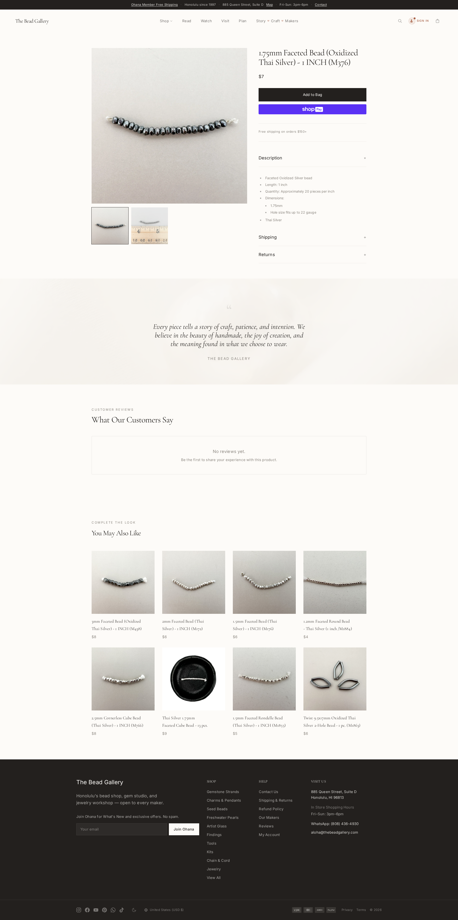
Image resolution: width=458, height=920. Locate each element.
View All (214, 877)
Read (186, 21)
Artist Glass (217, 826)
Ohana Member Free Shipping (154, 4)
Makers (291, 21)
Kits (210, 852)
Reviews (266, 826)
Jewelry (214, 869)
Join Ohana (184, 829)
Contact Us (268, 791)
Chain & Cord (218, 860)
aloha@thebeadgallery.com (334, 832)
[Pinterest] (104, 910)
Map (269, 4)
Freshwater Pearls (223, 817)
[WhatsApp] (113, 910)
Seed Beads (217, 809)
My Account (269, 834)
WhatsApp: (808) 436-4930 (335, 823)
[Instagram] (78, 910)
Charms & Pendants (224, 800)
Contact (321, 4)
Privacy (347, 910)
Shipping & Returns (275, 800)
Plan (243, 21)
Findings (214, 834)
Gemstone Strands (223, 791)
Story (261, 21)
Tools (211, 843)
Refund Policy (271, 809)
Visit (225, 21)
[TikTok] (121, 910)
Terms (361, 910)
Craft (275, 21)
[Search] (400, 21)
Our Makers (269, 817)
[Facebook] (87, 910)
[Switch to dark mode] (134, 910)
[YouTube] (96, 910)
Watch (206, 21)
